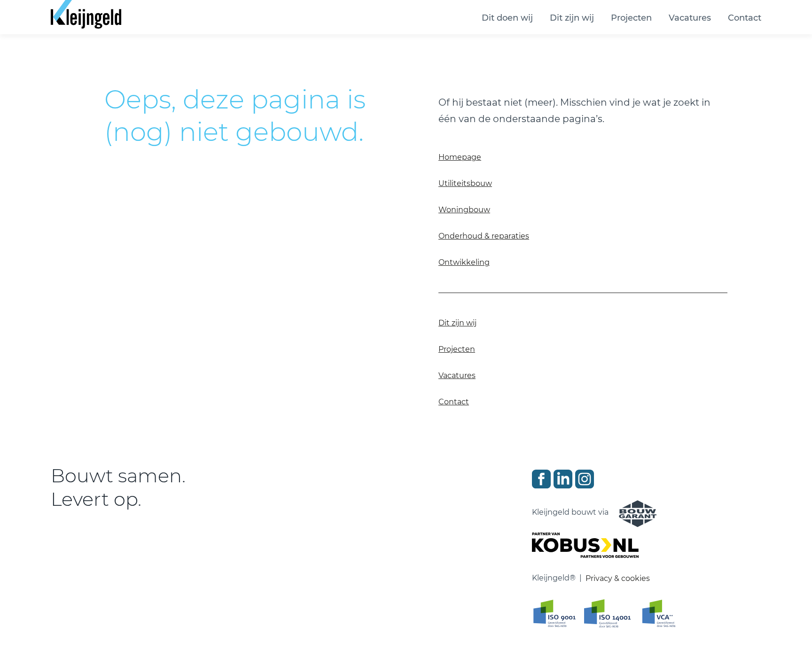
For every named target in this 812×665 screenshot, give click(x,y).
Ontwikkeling (464, 262)
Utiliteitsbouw (465, 183)
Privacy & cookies (618, 578)
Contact (744, 18)
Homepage (459, 157)
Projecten (631, 18)
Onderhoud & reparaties (483, 236)
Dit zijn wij (572, 18)
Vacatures (690, 18)
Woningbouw (464, 209)
